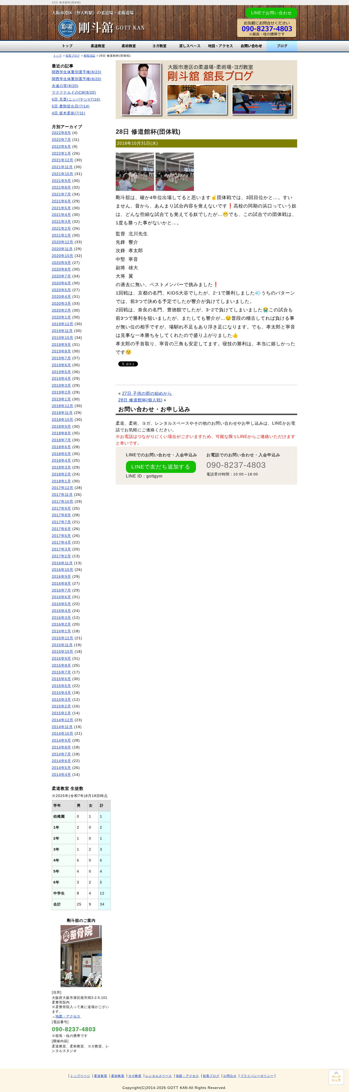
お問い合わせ (251, 46)
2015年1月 (61, 713)
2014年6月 (61, 761)
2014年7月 (61, 754)
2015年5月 (61, 686)
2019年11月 (62, 331)
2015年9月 (61, 658)
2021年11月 (62, 167)
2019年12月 (62, 324)
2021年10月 (62, 174)
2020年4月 (61, 297)
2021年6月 (61, 201)
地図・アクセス (220, 46)
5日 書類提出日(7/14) (71, 106)
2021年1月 (61, 235)
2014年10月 (62, 733)
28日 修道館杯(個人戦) (140, 400)
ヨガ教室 (159, 46)
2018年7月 (61, 440)
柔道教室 (98, 46)
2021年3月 (61, 222)
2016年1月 (61, 631)
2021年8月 (61, 187)
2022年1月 (61, 153)
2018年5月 (61, 454)
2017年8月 (61, 515)
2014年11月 (62, 727)
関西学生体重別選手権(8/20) (76, 79)
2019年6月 (61, 365)
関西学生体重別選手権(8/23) (76, 72)
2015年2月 (61, 706)
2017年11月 (62, 495)
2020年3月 (61, 303)
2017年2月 (61, 556)
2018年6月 (61, 447)
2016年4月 (61, 611)
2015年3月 (61, 700)
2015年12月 (62, 638)
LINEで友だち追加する (161, 467)
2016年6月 (61, 597)
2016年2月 (61, 624)
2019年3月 (61, 385)
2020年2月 (61, 310)
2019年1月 (61, 399)
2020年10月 (62, 256)
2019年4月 (61, 379)
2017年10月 (62, 502)
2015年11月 (62, 645)
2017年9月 (61, 508)
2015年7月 (61, 672)
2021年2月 (61, 228)
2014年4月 (61, 775)
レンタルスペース (158, 1076)
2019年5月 (61, 372)
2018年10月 (62, 420)
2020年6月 (61, 283)
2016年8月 (61, 583)
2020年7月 (61, 276)
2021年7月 (61, 194)
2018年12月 (62, 406)
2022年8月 (61, 133)
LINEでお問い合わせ (271, 13)
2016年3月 (61, 618)
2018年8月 (61, 433)
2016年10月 (62, 570)
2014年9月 (61, 740)
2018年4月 (61, 460)
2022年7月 (61, 140)
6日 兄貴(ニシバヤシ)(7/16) (76, 99)
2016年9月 (61, 577)
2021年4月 (61, 215)
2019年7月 (61, 358)
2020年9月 (61, 263)
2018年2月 (61, 474)
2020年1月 (61, 317)
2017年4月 (61, 542)
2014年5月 (61, 768)
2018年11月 (62, 413)
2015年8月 (61, 665)
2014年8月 (61, 747)
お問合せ (230, 1076)
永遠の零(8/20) (65, 86)
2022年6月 (61, 147)
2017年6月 (61, 529)
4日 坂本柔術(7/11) (68, 113)
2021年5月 (61, 208)
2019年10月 (62, 338)
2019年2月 (61, 392)
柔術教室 (128, 46)
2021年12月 (62, 160)
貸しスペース (190, 46)
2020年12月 (62, 242)
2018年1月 (61, 481)
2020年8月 (61, 269)
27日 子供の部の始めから (147, 393)
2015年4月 (61, 693)
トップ (67, 46)
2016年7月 (61, 590)
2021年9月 (61, 181)
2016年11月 (62, 563)
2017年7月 (61, 522)
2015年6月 (61, 679)
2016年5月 (61, 604)
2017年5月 (61, 536)
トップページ (80, 1076)
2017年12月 (62, 488)
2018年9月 (61, 426)
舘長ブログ (281, 46)
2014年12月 (62, 720)
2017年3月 (61, 549)
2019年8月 (61, 351)
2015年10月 (62, 652)
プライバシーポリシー (257, 1076)
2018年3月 (61, 467)
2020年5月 (61, 290)
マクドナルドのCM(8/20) (74, 92)
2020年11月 (62, 249)
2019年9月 (61, 345)
